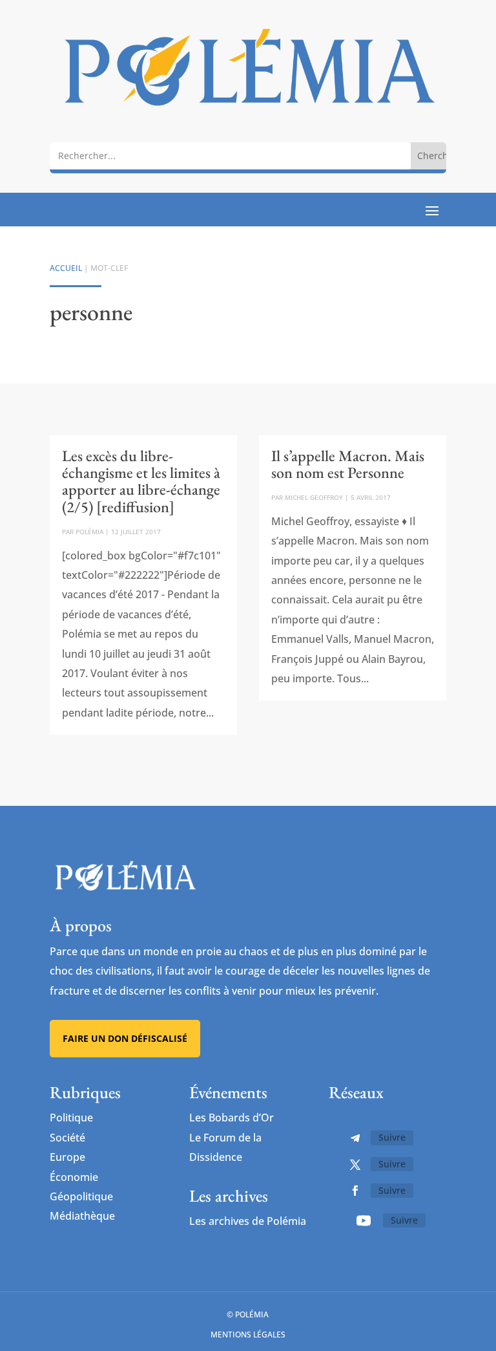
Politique (71, 1117)
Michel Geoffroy (314, 497)
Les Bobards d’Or (231, 1117)
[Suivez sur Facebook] (355, 1190)
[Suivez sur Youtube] (363, 1220)
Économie (74, 1177)
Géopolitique (81, 1196)
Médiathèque (82, 1216)
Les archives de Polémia (247, 1221)
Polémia (89, 531)
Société (67, 1137)
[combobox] (230, 155)
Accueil (66, 268)
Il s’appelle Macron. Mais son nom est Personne (347, 464)
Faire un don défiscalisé (125, 1038)
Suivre (392, 1137)
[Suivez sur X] (355, 1164)
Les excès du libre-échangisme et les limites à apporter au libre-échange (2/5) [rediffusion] (141, 481)
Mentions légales (248, 1334)
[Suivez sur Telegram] (355, 1138)
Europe (67, 1157)
